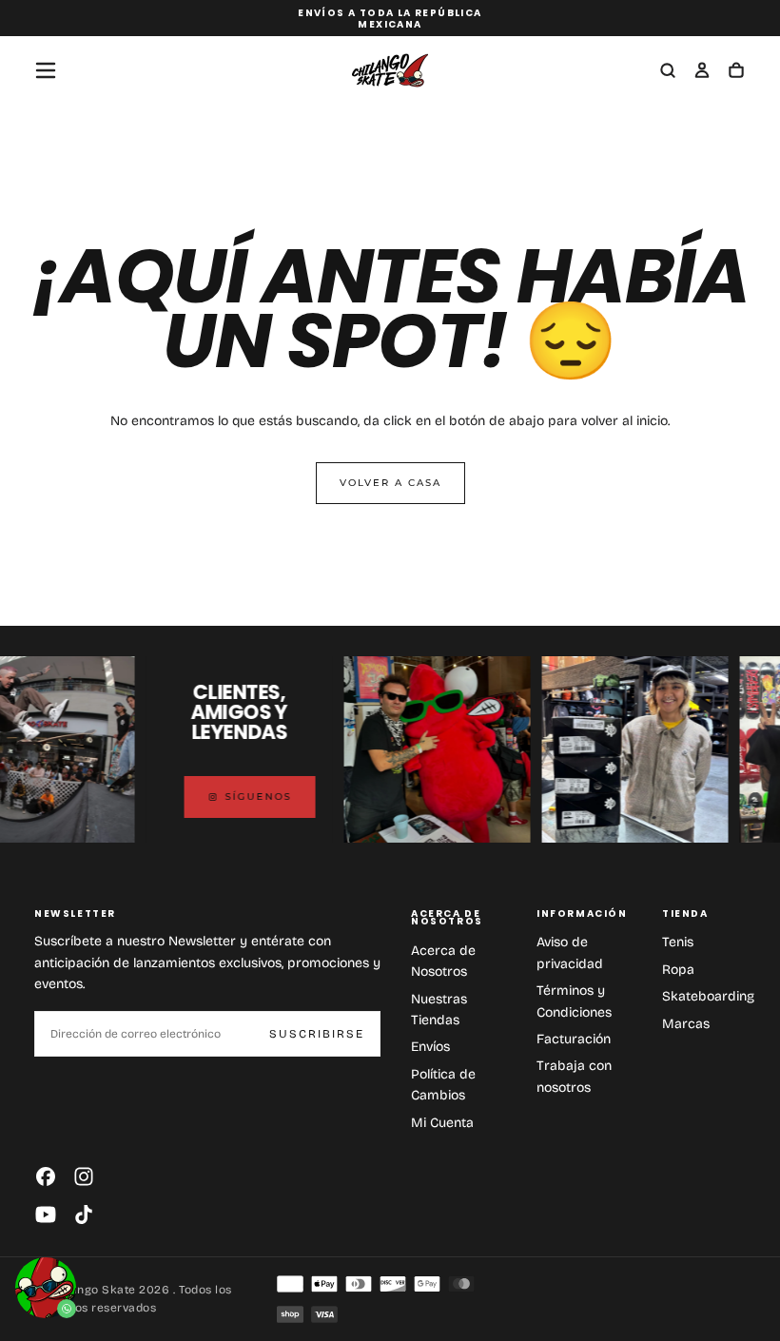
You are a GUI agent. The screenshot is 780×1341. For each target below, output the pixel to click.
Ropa (678, 970)
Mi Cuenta (442, 1123)
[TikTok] (83, 1214)
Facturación (573, 1039)
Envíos (430, 1047)
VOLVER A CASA (390, 482)
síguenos (249, 796)
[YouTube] (45, 1214)
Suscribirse (316, 1033)
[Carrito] (736, 72)
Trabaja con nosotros (574, 1076)
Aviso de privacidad (569, 952)
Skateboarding (708, 996)
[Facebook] (45, 1176)
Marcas (686, 1024)
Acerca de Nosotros (443, 961)
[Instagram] (83, 1176)
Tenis (677, 942)
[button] (45, 70)
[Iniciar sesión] (702, 72)
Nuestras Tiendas (439, 1009)
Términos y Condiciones (574, 1001)
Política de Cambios (443, 1084)
